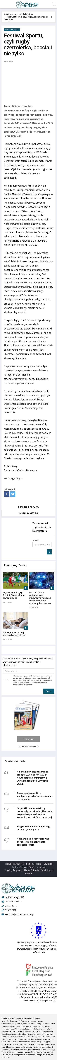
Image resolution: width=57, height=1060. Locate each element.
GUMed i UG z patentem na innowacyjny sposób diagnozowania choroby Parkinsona (40, 598)
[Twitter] (12, 494)
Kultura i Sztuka (19, 867)
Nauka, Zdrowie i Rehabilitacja (38, 870)
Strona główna (10, 14)
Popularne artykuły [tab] (15, 761)
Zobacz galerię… (13, 478)
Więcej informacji (47, 1000)
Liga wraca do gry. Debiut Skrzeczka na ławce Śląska (14, 595)
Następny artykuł (28, 513)
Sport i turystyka (26, 14)
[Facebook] (6, 494)
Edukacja (47, 863)
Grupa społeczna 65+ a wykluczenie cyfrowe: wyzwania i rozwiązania (35, 795)
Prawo (8, 863)
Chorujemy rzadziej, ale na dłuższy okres (14, 634)
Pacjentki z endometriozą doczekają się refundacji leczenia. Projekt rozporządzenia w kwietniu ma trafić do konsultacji (35, 813)
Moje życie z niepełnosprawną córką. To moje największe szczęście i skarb (33, 841)
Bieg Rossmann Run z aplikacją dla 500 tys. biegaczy (33, 828)
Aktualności (18, 863)
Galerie (28, 873)
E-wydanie (28, 738)
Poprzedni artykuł (28, 507)
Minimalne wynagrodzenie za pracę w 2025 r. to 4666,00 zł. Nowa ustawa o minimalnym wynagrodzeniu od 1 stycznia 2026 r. (32, 777)
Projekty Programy (13, 870)
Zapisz (50, 552)
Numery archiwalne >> (28, 746)
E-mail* (36, 540)
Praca (38, 863)
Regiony (30, 863)
